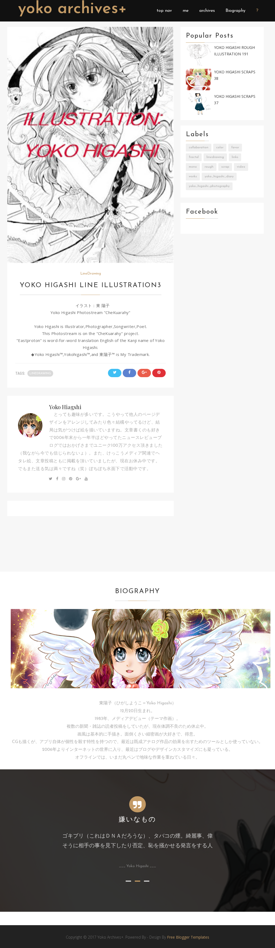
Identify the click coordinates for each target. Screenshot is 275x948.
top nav (164, 11)
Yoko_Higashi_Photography (209, 186)
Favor (235, 147)
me (186, 11)
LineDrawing (90, 274)
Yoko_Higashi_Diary (219, 176)
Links (235, 157)
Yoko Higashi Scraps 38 (234, 75)
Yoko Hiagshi (65, 406)
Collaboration (198, 147)
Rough (209, 166)
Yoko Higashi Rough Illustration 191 (234, 51)
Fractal (194, 157)
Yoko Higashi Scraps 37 (234, 100)
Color (219, 147)
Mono (193, 166)
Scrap (225, 166)
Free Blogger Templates (188, 937)
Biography (235, 11)
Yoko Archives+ (72, 9)
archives (207, 11)
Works (193, 176)
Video (241, 166)
